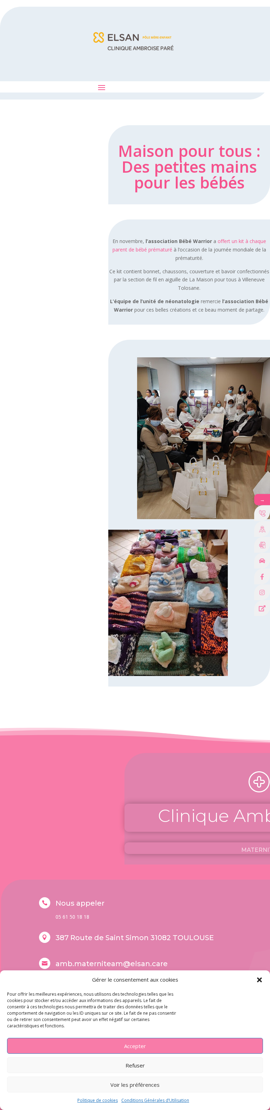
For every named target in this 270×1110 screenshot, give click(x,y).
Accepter (135, 1046)
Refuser (135, 1065)
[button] (259, 979)
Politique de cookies (97, 1100)
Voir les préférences (135, 1084)
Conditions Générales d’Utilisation (155, 1100)
